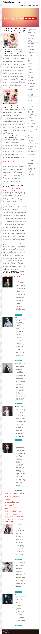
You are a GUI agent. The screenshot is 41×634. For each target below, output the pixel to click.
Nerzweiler (33, 64)
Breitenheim (33, 105)
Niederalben (33, 145)
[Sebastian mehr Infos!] (7, 529)
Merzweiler (33, 77)
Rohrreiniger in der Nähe (10, 632)
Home (21, 5)
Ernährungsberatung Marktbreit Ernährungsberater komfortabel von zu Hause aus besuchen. (14, 498)
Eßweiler (33, 131)
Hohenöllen (33, 41)
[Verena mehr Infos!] (7, 599)
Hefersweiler (33, 91)
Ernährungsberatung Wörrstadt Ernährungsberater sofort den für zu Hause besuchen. (13, 516)
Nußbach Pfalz (33, 95)
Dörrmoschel (33, 154)
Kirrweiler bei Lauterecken (33, 98)
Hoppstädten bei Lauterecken (33, 113)
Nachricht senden (18, 314)
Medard (31, 52)
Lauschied (33, 157)
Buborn (31, 47)
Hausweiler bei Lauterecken (33, 44)
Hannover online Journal (17, 519)
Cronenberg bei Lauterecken (33, 36)
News (29, 5)
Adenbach (33, 66)
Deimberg (33, 71)
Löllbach (33, 69)
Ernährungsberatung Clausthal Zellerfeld (11, 188)
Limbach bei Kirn (33, 166)
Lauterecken (33, 34)
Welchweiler (33, 122)
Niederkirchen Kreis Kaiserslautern (33, 119)
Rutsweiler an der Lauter (33, 102)
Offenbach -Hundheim (33, 54)
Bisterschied (33, 153)
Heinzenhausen (33, 32)
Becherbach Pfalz (33, 83)
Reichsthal (33, 143)
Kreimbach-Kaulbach (33, 129)
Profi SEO (4, 632)
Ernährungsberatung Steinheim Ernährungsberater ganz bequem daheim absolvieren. (13, 512)
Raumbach (33, 140)
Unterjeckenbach (33, 123)
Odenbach (33, 85)
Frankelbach (33, 162)
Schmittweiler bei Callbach (33, 116)
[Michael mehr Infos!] (7, 322)
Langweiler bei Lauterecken (33, 93)
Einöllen (33, 40)
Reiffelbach (33, 108)
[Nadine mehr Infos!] (7, 411)
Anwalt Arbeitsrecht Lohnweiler (15, 276)
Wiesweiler (33, 38)
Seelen (31, 125)
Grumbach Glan (33, 46)
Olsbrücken (33, 170)
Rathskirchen (33, 111)
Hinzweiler (33, 89)
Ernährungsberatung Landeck (8, 243)
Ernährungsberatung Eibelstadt (9, 190)
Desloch (33, 133)
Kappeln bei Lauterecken (33, 73)
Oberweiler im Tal (33, 87)
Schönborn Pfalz (33, 172)
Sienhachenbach (33, 160)
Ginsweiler (33, 55)
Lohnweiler (22, 278)
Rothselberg (33, 126)
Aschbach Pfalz (33, 49)
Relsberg (33, 75)
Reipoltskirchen (33, 58)
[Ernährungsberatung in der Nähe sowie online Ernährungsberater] (12, 2)
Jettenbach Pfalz (33, 168)
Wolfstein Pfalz (33, 68)
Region (25, 5)
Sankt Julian (33, 78)
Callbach (33, 148)
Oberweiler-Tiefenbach (33, 51)
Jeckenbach (33, 128)
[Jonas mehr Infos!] (7, 567)
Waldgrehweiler (33, 142)
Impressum (35, 5)
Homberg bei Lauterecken (33, 81)
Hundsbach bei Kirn (33, 138)
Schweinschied (33, 106)
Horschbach (33, 100)
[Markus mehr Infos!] (7, 368)
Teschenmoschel (33, 136)
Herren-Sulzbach (33, 62)
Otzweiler (33, 156)
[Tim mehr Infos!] (7, 282)
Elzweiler (33, 109)
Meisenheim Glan (33, 151)
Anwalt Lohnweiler (14, 274)
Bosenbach (33, 163)
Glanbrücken (33, 60)
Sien (33, 149)
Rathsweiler (33, 146)
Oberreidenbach (33, 174)
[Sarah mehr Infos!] (7, 448)
